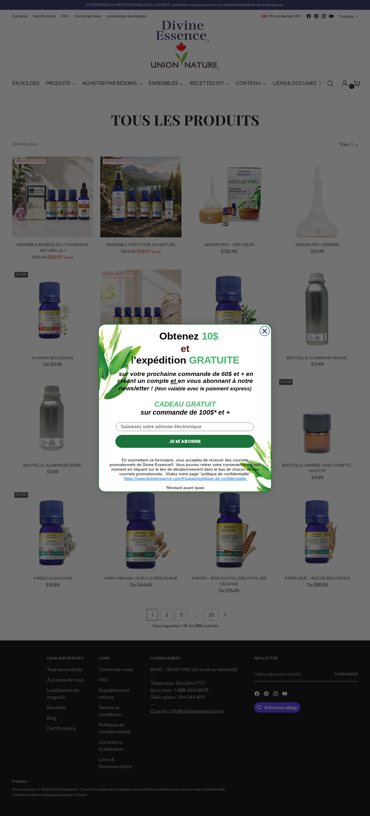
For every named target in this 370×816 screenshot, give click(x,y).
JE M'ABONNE (185, 441)
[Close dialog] (264, 331)
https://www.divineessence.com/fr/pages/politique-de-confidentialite (185, 478)
